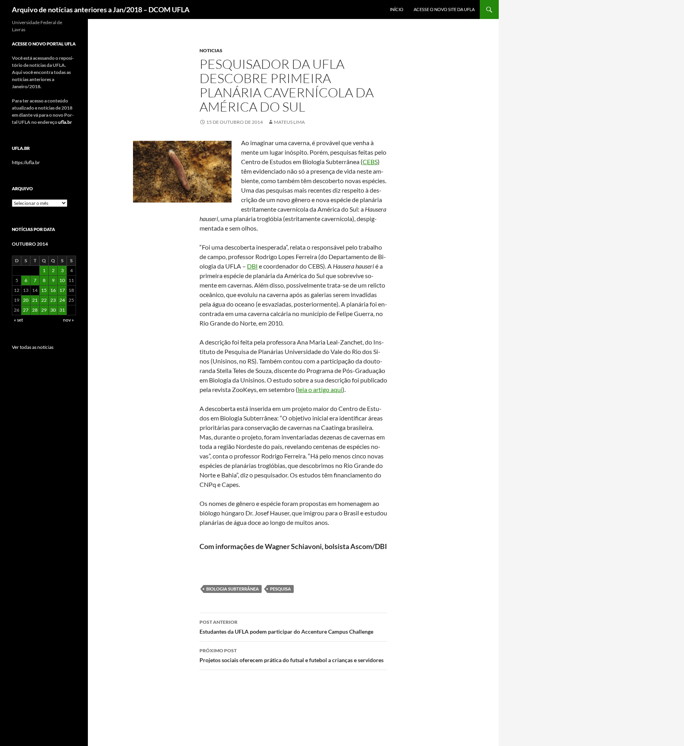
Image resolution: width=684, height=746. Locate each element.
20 (25, 300)
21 (35, 300)
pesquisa (280, 588)
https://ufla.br (26, 162)
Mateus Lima (289, 122)
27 (25, 310)
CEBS (370, 161)
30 (53, 310)
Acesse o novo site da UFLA (444, 9)
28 (35, 310)
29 (44, 310)
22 (44, 300)
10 (62, 280)
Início (396, 9)
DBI (252, 266)
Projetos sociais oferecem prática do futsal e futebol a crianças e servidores (292, 655)
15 (44, 290)
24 (62, 300)
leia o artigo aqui (320, 389)
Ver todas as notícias (32, 347)
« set (18, 320)
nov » (68, 320)
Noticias (211, 50)
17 (62, 290)
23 (53, 300)
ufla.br (65, 122)
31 (62, 310)
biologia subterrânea (232, 588)
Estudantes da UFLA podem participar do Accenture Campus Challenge (286, 627)
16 (53, 290)
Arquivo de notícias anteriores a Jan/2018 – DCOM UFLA (101, 9)
